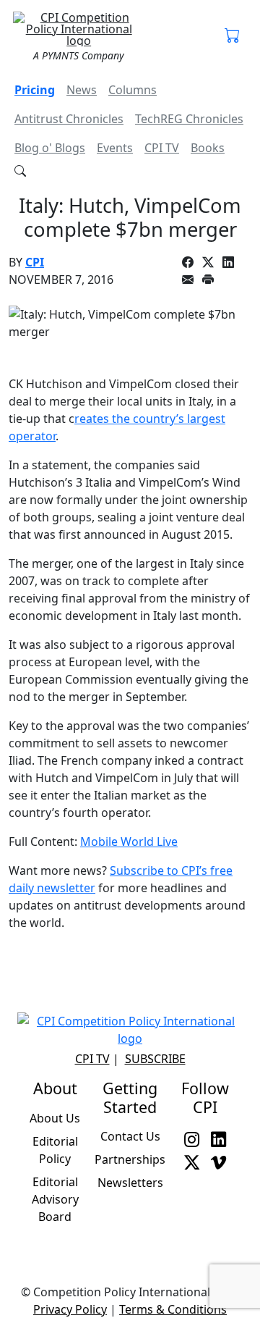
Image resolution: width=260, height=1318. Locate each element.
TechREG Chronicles (189, 119)
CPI (34, 262)
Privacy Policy (70, 1309)
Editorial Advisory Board (55, 1199)
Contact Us (130, 1136)
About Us (55, 1118)
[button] (232, 36)
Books (208, 148)
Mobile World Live (129, 841)
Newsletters (130, 1183)
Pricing (34, 90)
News (81, 90)
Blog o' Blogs (49, 148)
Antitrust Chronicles (69, 119)
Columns (132, 90)
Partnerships (130, 1159)
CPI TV (161, 148)
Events (115, 148)
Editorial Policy (55, 1150)
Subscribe (155, 1059)
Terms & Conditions (173, 1309)
